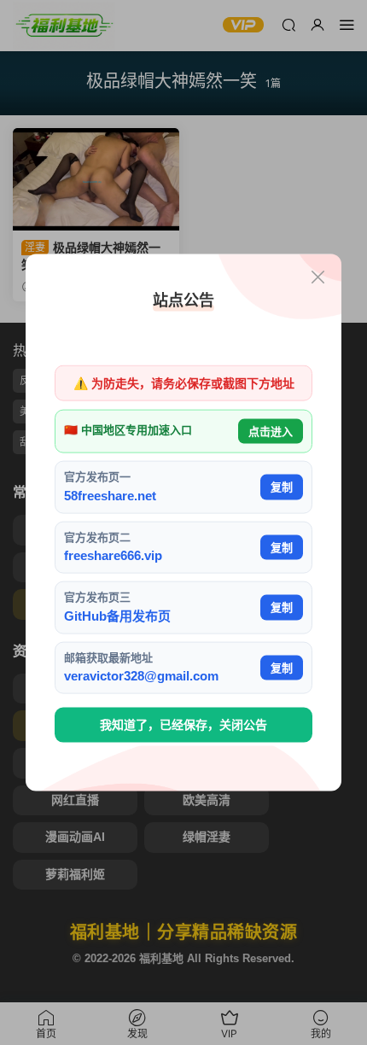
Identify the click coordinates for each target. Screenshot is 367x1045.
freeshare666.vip (113, 555)
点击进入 (270, 430)
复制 (282, 487)
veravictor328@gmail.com (141, 675)
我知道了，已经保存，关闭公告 (183, 725)
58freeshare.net (110, 494)
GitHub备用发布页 (117, 615)
